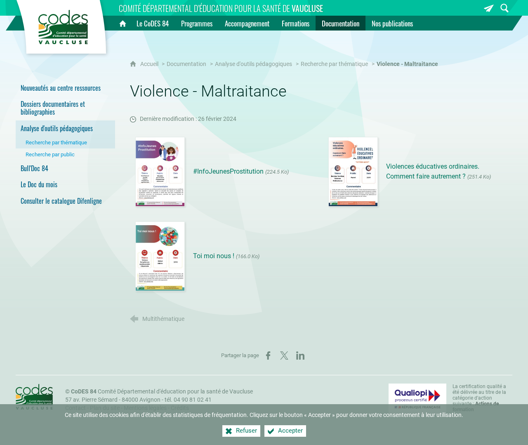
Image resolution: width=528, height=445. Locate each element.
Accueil (150, 64)
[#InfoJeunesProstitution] (160, 171)
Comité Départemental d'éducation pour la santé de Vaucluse (162, 391)
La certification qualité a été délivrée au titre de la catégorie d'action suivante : (479, 398)
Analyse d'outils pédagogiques (253, 64)
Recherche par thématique (334, 64)
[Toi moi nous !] (160, 256)
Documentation (186, 64)
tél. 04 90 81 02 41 (188, 399)
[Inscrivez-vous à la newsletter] (489, 8)
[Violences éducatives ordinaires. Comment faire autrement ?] (353, 171)
